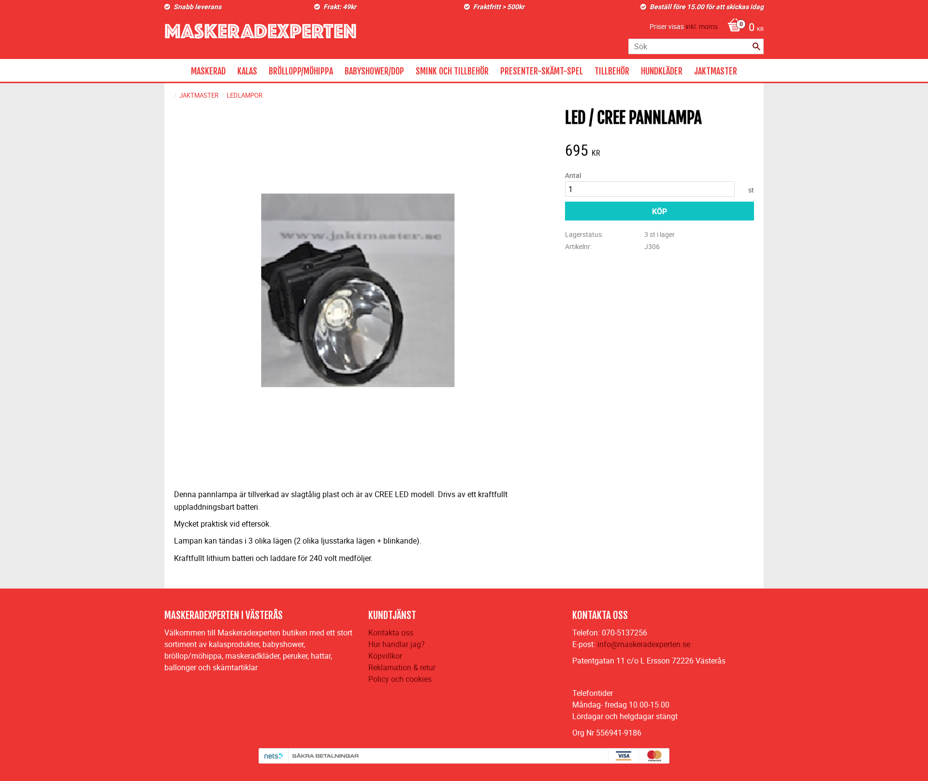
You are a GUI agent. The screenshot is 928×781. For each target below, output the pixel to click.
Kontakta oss (390, 632)
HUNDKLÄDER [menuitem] (661, 71)
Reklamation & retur (401, 667)
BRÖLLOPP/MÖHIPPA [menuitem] (301, 71)
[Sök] (756, 46)
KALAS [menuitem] (247, 71)
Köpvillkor (385, 655)
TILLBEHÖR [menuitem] (611, 71)
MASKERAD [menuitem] (208, 71)
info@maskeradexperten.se (643, 644)
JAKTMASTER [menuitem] (715, 71)
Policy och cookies (400, 679)
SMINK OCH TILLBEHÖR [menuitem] (452, 71)
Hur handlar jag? (396, 644)
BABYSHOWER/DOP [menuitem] (374, 71)
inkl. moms (701, 26)
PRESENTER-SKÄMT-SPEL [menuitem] (541, 71)
